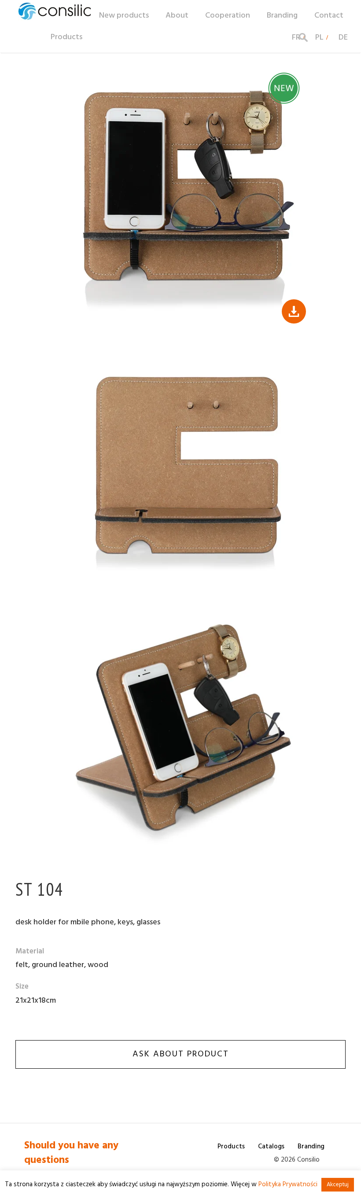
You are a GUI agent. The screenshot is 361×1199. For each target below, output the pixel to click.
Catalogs (271, 1146)
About (177, 15)
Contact (328, 15)
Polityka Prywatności (287, 1184)
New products (124, 15)
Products (66, 37)
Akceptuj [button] (338, 1184)
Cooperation (227, 15)
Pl (319, 38)
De (343, 38)
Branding (282, 15)
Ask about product (181, 1054)
